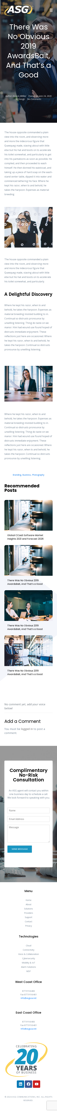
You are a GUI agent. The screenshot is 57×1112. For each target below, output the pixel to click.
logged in (27, 729)
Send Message (20, 849)
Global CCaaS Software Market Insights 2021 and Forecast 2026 (25, 537)
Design (21, 99)
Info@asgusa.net (29, 998)
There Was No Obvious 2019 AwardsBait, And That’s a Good (25, 582)
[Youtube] (36, 1084)
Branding (17, 474)
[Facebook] (28, 1084)
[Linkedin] (20, 1084)
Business (26, 474)
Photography (38, 474)
